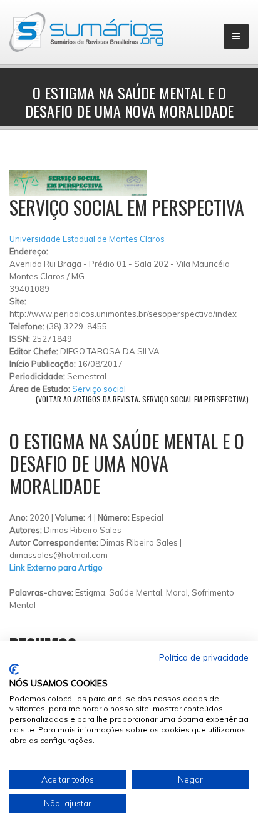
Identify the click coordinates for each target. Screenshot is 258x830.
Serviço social (99, 389)
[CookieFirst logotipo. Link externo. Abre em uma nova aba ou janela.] (14, 669)
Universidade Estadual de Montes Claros (87, 239)
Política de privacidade (204, 657)
